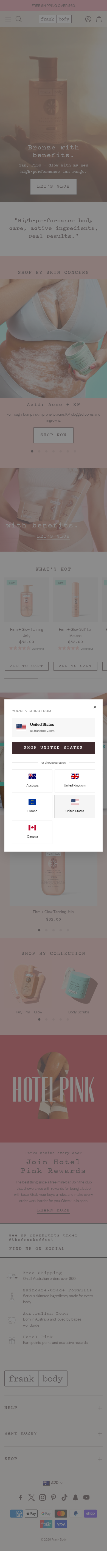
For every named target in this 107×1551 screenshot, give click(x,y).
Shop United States (53, 748)
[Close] (95, 707)
